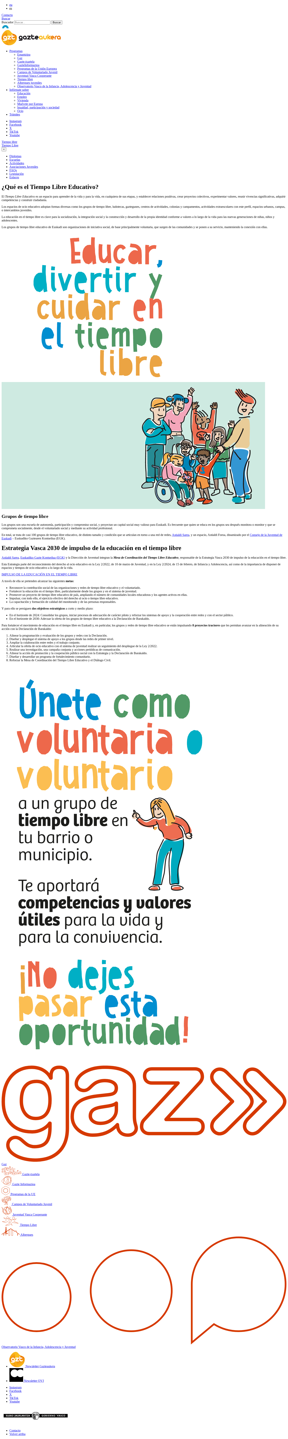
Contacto (7, 15)
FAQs (13, 170)
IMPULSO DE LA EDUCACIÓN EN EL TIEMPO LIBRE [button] (39, 574)
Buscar (6, 18)
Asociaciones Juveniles (23, 166)
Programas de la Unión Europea (37, 68)
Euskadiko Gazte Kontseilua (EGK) (42, 557)
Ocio (20, 111)
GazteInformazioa (28, 65)
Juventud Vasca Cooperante (34, 75)
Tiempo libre (25, 79)
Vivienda (22, 100)
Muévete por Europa (30, 104)
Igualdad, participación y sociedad (38, 107)
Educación (23, 93)
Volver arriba (17, 1434)
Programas (16, 51)
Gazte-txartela (25, 61)
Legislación (16, 173)
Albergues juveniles (29, 82)
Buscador (7, 22)
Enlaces (14, 177)
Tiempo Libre (10, 145)
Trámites (14, 114)
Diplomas (15, 156)
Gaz (19, 58)
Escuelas (14, 159)
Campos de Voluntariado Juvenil (37, 72)
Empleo (22, 96)
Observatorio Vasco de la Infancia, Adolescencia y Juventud (54, 86)
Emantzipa (23, 54)
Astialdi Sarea (180, 535)
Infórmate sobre (19, 89)
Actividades (16, 163)
